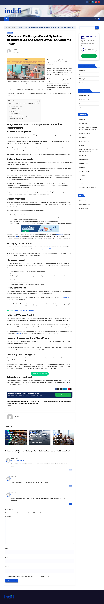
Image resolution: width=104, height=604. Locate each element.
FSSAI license (66, 297)
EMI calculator (83, 200)
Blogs (13, 27)
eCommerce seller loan (85, 108)
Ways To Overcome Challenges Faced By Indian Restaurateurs (24, 103)
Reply (70, 469)
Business (82, 123)
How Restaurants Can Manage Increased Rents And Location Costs (39, 437)
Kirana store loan (84, 99)
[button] (95, 19)
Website (7, 567)
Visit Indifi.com (15, 19)
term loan (18, 333)
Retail (81, 167)
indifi (15, 49)
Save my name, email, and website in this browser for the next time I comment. (28, 576)
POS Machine (83, 159)
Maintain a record (15, 111)
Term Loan (82, 83)
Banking (81, 119)
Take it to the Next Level (17, 120)
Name (7, 548)
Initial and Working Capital (17, 115)
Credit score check (84, 204)
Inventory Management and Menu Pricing (20, 116)
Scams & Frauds (84, 171)
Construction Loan (84, 95)
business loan (59, 234)
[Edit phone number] (95, 49)
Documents (82, 137)
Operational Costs (15, 108)
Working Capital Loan (85, 79)
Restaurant (9, 32)
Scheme (81, 175)
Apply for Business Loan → (63, 394)
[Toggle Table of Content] (37, 101)
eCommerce (82, 141)
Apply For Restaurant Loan (39, 373)
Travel (81, 183)
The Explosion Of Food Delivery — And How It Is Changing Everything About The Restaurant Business (23, 403)
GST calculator (83, 208)
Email (7, 557)
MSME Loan (82, 70)
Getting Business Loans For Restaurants (24, 310)
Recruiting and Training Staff (17, 118)
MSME (81, 155)
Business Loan (83, 74)
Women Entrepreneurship (86, 187)
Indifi (16, 236)
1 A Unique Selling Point (16, 105)
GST (80, 145)
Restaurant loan (83, 103)
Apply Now (89, 56)
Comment (8, 516)
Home (8, 27)
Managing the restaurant (16, 110)
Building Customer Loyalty (17, 106)
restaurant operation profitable (44, 249)
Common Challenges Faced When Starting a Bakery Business (15, 437)
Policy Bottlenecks (15, 113)
